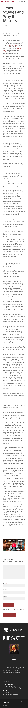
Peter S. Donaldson (8, 684)
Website (5, 596)
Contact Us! (6, 676)
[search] (19, 1)
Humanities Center (12, 45)
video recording (18, 42)
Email (5, 589)
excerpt (10, 61)
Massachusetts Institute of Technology (13, 701)
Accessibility (6, 702)
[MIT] (25, 1)
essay (6, 25)
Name (5, 583)
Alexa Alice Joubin (7, 690)
